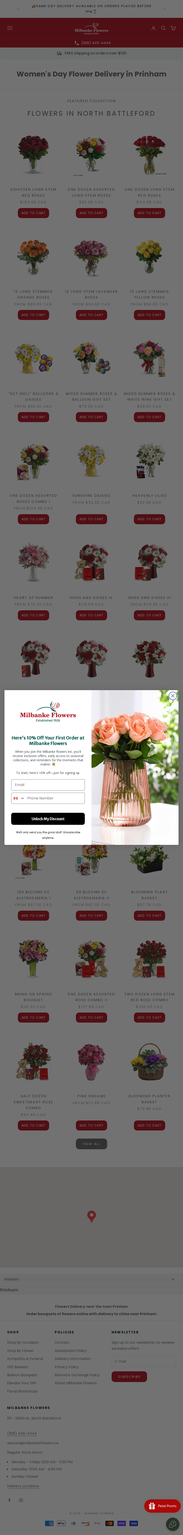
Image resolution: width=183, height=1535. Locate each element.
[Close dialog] (173, 696)
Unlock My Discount (48, 819)
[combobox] (18, 798)
